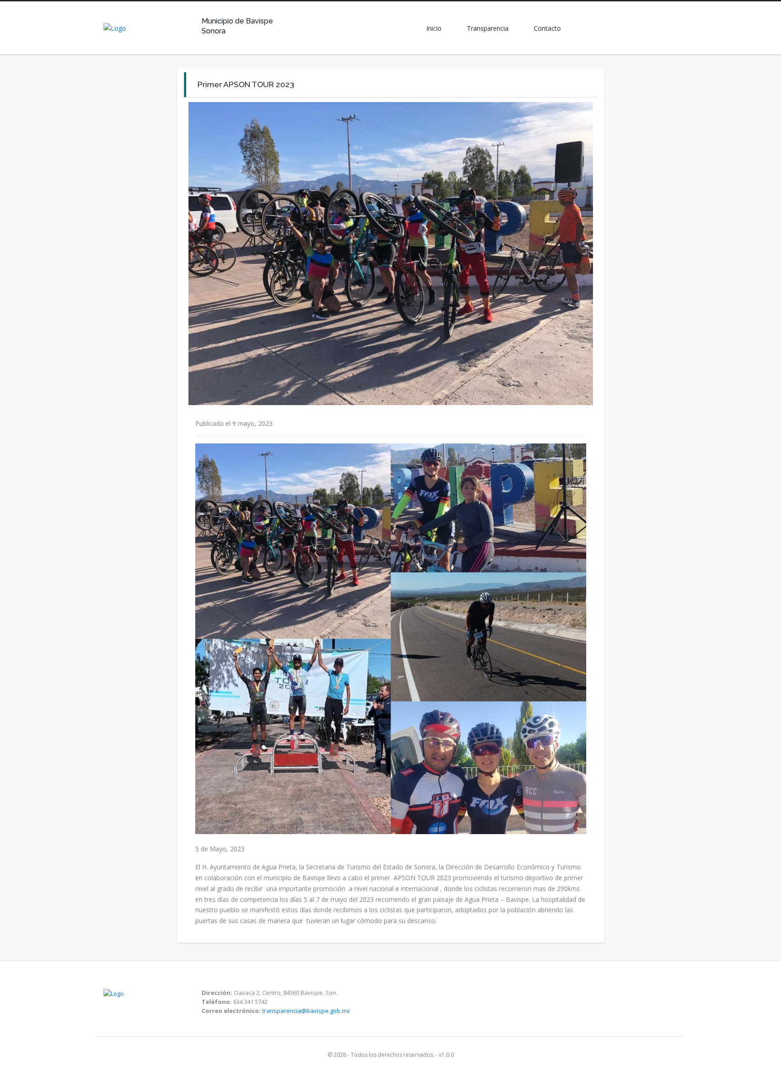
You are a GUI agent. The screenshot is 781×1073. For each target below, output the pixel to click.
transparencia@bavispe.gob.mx (306, 1011)
